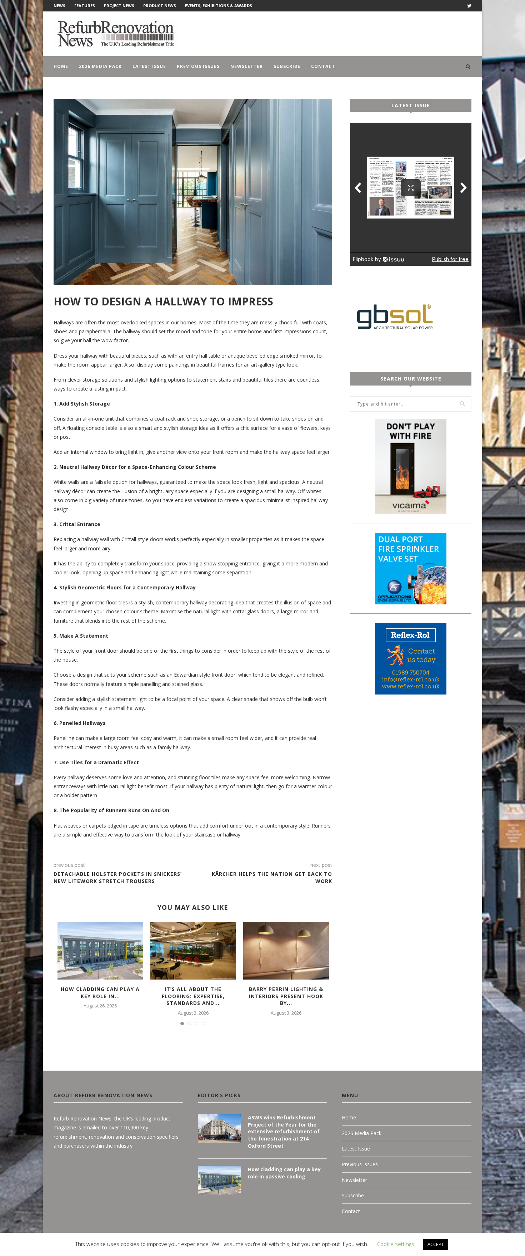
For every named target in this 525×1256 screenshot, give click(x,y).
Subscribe (287, 66)
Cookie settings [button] (395, 1243)
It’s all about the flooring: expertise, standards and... (193, 996)
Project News (119, 5)
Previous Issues (198, 66)
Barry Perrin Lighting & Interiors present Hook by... (286, 996)
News (59, 5)
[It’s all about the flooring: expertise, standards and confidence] (193, 951)
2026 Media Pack (100, 66)
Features (84, 5)
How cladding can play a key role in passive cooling (284, 1173)
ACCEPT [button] (436, 1244)
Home (61, 66)
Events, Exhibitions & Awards (218, 5)
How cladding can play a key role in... (100, 993)
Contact (323, 66)
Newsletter (246, 66)
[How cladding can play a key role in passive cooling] (100, 951)
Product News (159, 5)
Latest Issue (149, 66)
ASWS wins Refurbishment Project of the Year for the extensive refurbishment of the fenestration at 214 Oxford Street (284, 1131)
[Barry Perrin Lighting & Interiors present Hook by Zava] (286, 951)
